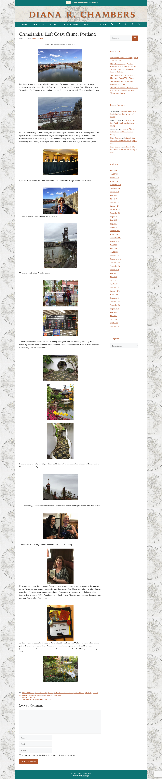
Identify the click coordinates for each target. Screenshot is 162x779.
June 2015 (113, 276)
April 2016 (114, 252)
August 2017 (114, 216)
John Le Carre (68, 693)
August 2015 (114, 269)
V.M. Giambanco (56, 695)
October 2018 (115, 188)
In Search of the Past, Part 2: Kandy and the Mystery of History (123, 114)
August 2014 (114, 308)
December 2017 (115, 209)
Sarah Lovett (38, 695)
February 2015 (115, 291)
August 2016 (114, 241)
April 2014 (114, 323)
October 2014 (115, 301)
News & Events (71, 24)
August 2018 (114, 192)
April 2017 (114, 227)
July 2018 (113, 195)
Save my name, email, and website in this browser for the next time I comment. (49, 755)
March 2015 (114, 287)
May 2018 (113, 199)
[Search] (135, 38)
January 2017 (114, 234)
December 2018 (115, 184)
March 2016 (114, 255)
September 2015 (115, 266)
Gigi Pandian (49, 693)
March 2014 (114, 326)
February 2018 (115, 206)
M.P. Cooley (88, 693)
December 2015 (115, 259)
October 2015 (115, 262)
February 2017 (115, 230)
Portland (31, 695)
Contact (102, 24)
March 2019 (114, 177)
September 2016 (115, 238)
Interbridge (85, 775)
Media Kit (88, 24)
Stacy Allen (46, 695)
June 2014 (113, 315)
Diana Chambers (116, 138)
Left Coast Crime (79, 693)
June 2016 (113, 248)
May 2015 (113, 280)
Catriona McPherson (28, 693)
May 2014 (113, 319)
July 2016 (113, 245)
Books (53, 24)
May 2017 (113, 223)
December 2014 (115, 298)
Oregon (25, 695)
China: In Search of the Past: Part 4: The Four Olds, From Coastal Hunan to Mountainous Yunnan (124, 90)
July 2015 (113, 273)
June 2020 (113, 170)
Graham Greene (59, 693)
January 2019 (114, 181)
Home (24, 24)
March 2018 (114, 202)
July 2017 (113, 220)
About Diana (38, 24)
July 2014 (113, 312)
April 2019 (114, 174)
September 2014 (115, 305)
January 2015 (114, 294)
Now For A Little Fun (28, 697)
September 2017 (115, 213)
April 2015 (114, 284)
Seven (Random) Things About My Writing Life (36, 700)
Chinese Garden (40, 693)
